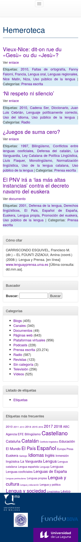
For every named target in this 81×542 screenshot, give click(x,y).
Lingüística (53, 491)
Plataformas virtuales (29, 339)
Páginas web (23, 335)
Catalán (30, 440)
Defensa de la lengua (45, 205)
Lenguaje (45, 466)
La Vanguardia (31, 461)
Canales (19, 325)
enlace (14, 62)
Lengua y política (50, 484)
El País (31, 210)
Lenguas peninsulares (16, 478)
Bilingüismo (40, 145)
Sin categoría (23, 364)
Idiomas (36, 455)
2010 (24, 69)
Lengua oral (37, 73)
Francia (20, 73)
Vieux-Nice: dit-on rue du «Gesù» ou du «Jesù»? (32, 52)
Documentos (22, 330)
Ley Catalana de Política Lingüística (49, 155)
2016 (40, 426)
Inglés (50, 455)
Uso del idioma (15, 117)
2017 (48, 426)
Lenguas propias (37, 478)
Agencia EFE (15, 434)
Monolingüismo (40, 160)
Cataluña (13, 441)
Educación (67, 441)
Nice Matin (11, 78)
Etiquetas (20, 399)
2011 (16, 427)
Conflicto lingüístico (49, 441)
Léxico (65, 491)
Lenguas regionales (62, 73)
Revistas (19, 359)
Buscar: (12, 296)
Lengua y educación (29, 484)
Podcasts (20, 344)
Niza (26, 78)
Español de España (59, 210)
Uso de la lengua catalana (45, 165)
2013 (22, 426)
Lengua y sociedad (26, 490)
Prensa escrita (32, 83)
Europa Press (65, 449)
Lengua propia (29, 215)
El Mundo (13, 448)
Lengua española (28, 466)
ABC (66, 426)
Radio (25, 122)
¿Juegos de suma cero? (31, 131)
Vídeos (18, 373)
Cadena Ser (39, 107)
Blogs (17, 320)
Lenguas (56, 466)
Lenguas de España (50, 471)
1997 (24, 145)
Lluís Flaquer (14, 160)
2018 (58, 426)
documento (17, 198)
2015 (34, 427)
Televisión (20, 368)
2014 (28, 427)
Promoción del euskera (59, 215)
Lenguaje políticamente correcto (51, 112)
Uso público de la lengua (54, 78)
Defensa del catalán (54, 150)
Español (46, 448)
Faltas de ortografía (48, 69)
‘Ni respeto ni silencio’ (28, 93)
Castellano (55, 433)
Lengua (50, 461)
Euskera (9, 215)
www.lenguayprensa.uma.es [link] (27, 264)
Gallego (23, 455)
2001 (23, 205)
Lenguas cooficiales (19, 471)
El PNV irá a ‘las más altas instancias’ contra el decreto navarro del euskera (36, 185)
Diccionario (59, 107)
